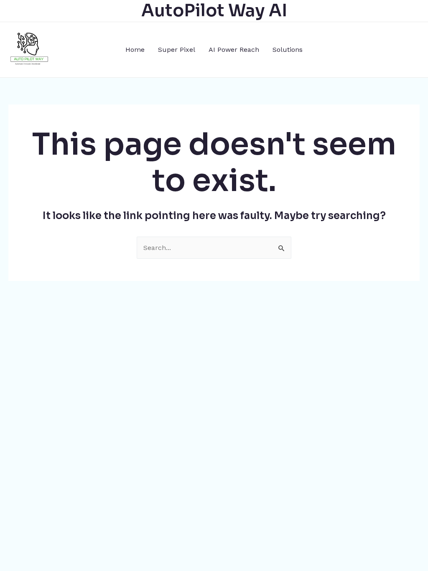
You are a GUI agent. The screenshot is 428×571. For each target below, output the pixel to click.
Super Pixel (176, 50)
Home (135, 50)
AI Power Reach (234, 50)
